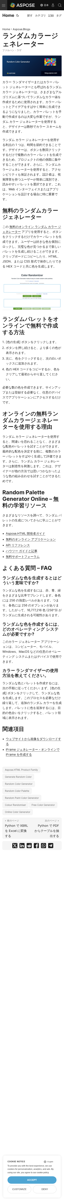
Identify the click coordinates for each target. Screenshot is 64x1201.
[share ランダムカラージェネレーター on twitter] (14, 846)
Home (8, 15)
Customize (19, 1189)
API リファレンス (18, 545)
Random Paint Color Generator (22, 797)
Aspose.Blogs (21, 29)
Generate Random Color (18, 776)
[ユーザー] (52, 5)
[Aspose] (22, 5)
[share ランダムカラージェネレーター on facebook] (36, 846)
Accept (32, 1180)
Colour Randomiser (15, 804)
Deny (44, 1189)
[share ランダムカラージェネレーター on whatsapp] (43, 846)
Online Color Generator (17, 811)
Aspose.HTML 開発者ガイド (25, 533)
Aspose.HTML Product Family (21, 769)
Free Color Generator (43, 804)
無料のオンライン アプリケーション (31, 539)
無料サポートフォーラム (23, 556)
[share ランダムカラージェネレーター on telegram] (50, 846)
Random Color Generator (18, 783)
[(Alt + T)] (18, 15)
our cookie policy (41, 1172)
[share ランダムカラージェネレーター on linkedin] (22, 846)
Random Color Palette (17, 790)
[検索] (59, 5)
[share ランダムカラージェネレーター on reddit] (29, 846)
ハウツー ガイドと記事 (21, 551)
